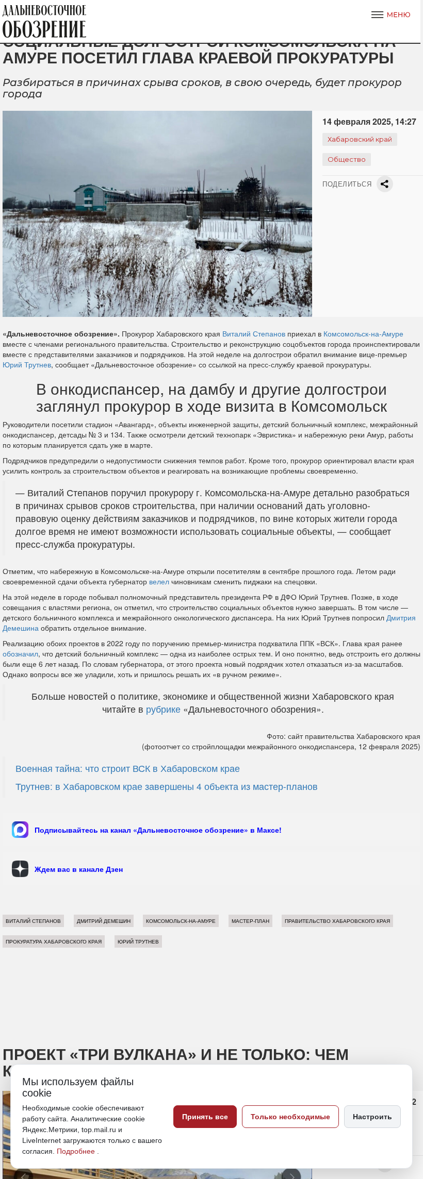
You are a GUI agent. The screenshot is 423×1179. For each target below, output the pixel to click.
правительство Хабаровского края (337, 920)
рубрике (163, 708)
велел (159, 581)
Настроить (372, 1117)
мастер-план (250, 920)
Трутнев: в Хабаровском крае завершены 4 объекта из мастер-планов (166, 786)
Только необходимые (290, 1117)
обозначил (20, 653)
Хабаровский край (360, 139)
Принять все (205, 1117)
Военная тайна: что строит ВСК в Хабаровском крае (127, 768)
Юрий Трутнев (27, 364)
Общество (347, 159)
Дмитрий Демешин (104, 920)
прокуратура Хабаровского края (54, 941)
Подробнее (77, 1151)
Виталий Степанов (253, 333)
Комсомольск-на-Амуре (363, 333)
